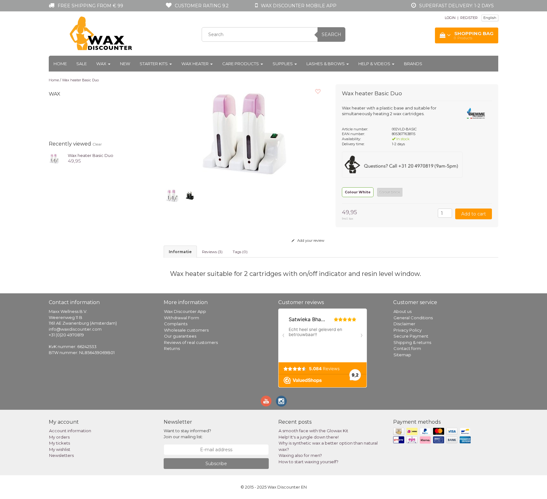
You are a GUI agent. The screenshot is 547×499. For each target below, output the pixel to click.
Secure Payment (410, 336)
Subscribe (216, 463)
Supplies (283, 63)
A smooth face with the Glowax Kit (313, 430)
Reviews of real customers (191, 342)
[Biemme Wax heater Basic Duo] (54, 157)
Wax (101, 63)
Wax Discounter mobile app (298, 6)
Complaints (175, 323)
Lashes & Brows (326, 63)
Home (60, 63)
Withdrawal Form (181, 317)
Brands (413, 63)
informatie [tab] (180, 251)
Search (331, 34)
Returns (172, 348)
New (125, 63)
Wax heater (195, 63)
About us (402, 311)
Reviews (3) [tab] (212, 251)
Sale (81, 63)
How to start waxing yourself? (308, 461)
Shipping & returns (412, 342)
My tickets (59, 443)
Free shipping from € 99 (90, 6)
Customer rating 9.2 (202, 6)
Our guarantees (180, 336)
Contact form (407, 348)
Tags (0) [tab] (240, 251)
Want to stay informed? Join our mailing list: (187, 433)
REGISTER (469, 18)
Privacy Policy (407, 330)
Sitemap (402, 354)
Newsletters (61, 455)
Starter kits (154, 63)
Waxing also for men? (300, 455)
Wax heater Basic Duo (80, 80)
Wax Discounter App (185, 311)
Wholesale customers (186, 330)
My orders (59, 437)
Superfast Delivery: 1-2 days (456, 6)
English (489, 18)
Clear (97, 144)
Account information (70, 430)
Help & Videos (374, 63)
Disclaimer (404, 323)
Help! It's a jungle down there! (309, 437)
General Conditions (413, 317)
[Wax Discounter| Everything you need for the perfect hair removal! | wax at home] (101, 33)
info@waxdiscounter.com (75, 329)
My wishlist (59, 449)
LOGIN (450, 18)
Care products (241, 63)
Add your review (310, 240)
